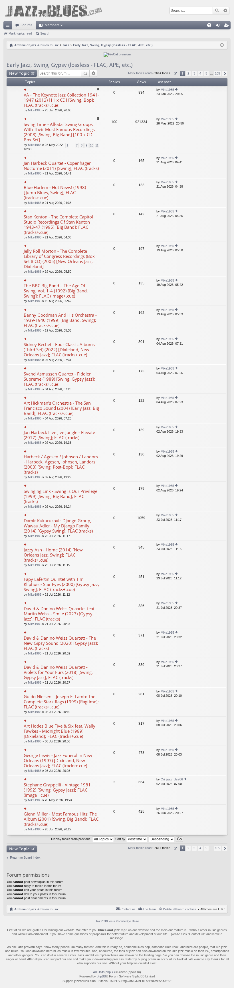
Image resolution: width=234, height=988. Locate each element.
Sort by (120, 839)
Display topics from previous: (71, 839)
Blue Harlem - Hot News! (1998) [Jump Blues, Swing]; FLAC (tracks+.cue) (55, 192)
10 (91, 145)
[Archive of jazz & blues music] (53, 10)
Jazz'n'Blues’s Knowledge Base (117, 921)
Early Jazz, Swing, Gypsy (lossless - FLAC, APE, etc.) (70, 65)
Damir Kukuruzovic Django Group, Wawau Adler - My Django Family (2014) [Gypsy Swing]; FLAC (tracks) (58, 526)
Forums (26, 25)
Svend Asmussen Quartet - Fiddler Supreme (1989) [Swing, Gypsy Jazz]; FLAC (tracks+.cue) (59, 379)
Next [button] (224, 73)
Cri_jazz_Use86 (172, 779)
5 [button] (206, 73)
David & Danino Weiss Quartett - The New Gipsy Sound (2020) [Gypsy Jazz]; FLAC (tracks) (61, 643)
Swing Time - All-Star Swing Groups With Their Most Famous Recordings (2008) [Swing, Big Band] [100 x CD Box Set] (59, 132)
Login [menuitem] (219, 26)
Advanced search (225, 10)
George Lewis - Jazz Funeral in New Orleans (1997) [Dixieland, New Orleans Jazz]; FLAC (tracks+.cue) (58, 760)
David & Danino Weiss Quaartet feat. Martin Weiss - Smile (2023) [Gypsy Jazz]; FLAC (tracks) (60, 614)
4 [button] (200, 73)
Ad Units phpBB (104, 972)
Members (52, 25)
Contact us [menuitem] (128, 909)
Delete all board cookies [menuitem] (179, 909)
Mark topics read (20, 33)
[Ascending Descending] (162, 839)
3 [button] (194, 73)
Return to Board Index (25, 857)
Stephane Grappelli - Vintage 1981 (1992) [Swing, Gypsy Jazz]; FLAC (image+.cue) (57, 790)
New (19, 73)
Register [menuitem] (227, 26)
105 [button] (217, 73)
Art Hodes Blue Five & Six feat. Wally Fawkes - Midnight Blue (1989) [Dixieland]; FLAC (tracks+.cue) (59, 731)
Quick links (9, 26)
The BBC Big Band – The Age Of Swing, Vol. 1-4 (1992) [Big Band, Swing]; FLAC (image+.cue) (56, 291)
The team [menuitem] (149, 909)
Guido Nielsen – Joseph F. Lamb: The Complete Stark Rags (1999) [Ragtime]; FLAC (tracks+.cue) (61, 702)
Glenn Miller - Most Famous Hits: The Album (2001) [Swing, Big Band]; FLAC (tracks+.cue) (61, 819)
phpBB (101, 976)
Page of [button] (175, 73)
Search (217, 10)
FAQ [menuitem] (211, 26)
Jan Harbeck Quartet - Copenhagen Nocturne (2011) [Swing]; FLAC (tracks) (61, 165)
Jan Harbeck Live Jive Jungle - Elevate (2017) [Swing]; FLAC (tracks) (59, 435)
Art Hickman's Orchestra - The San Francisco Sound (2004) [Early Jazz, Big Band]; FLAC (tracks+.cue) (61, 408)
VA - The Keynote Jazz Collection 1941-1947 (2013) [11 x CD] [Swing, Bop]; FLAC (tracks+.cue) (61, 100)
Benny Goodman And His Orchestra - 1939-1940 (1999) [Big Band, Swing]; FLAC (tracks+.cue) (60, 320)
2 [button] (188, 73)
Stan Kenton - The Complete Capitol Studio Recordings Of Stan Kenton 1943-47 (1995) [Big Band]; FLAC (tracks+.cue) (58, 224)
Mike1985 (34, 110)
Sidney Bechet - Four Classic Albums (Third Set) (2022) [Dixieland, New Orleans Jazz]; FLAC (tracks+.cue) (59, 350)
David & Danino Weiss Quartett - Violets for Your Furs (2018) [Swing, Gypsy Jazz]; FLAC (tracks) (58, 672)
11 (96, 145)
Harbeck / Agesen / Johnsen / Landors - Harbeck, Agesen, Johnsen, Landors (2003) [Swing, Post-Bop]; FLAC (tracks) (61, 464)
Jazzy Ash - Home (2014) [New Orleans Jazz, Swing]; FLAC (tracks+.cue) (53, 555)
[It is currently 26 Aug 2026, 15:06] (222, 45)
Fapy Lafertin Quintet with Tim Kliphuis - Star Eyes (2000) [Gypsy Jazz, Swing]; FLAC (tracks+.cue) (61, 584)
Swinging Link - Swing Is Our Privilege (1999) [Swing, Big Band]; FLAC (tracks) (60, 496)
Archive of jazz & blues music (36, 909)
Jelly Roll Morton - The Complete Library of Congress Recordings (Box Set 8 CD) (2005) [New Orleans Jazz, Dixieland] (59, 258)
